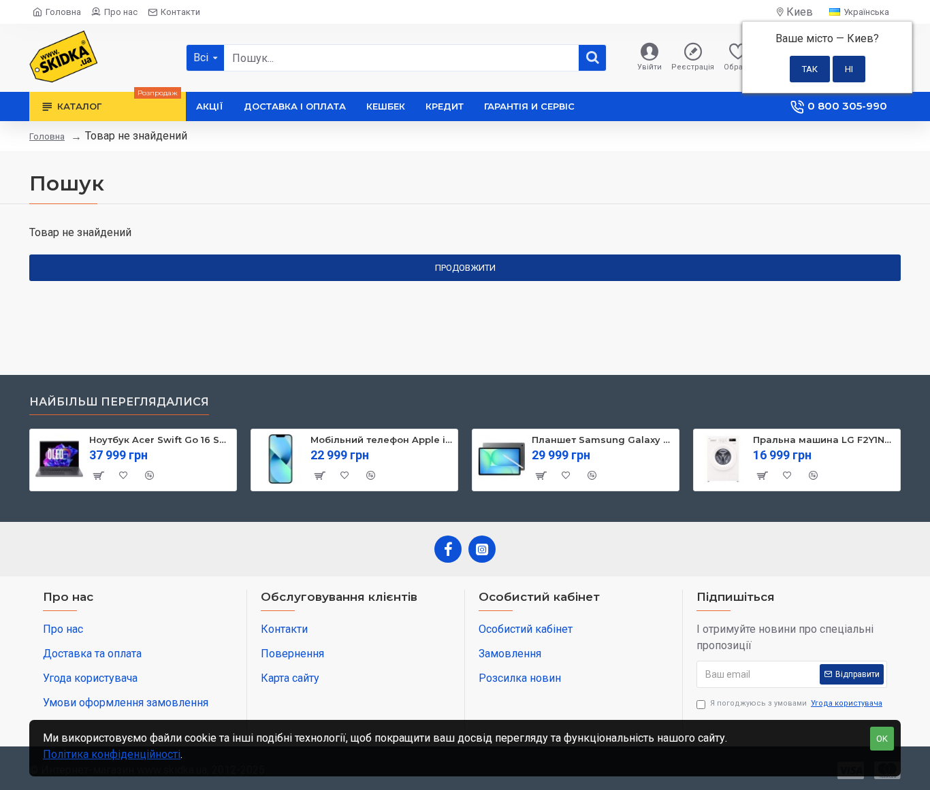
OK (882, 739)
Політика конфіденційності (111, 754)
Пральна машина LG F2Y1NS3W (824, 439)
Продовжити (465, 268)
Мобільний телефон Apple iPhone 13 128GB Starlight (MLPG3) (381, 439)
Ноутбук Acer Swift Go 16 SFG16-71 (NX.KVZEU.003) (160, 439)
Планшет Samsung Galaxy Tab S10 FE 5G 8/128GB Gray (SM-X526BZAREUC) (603, 439)
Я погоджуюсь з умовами (796, 703)
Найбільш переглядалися (119, 401)
